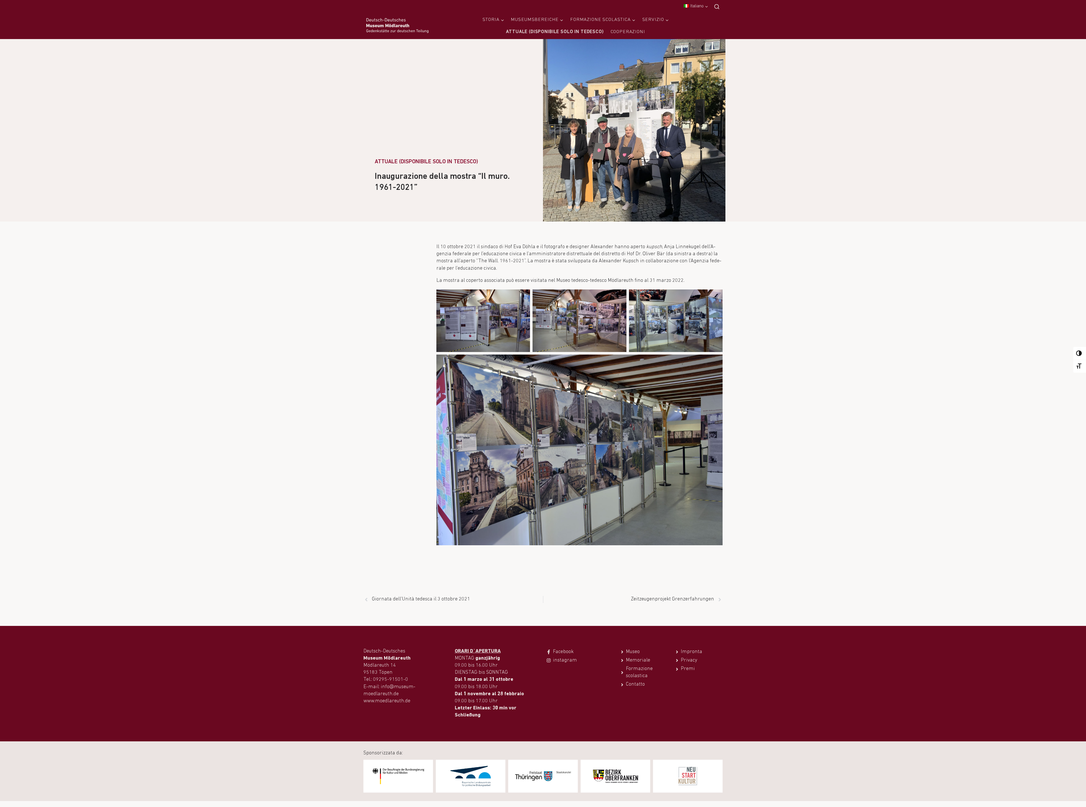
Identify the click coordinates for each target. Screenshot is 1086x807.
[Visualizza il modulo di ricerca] (717, 7)
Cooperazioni (628, 31)
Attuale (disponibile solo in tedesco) (555, 31)
